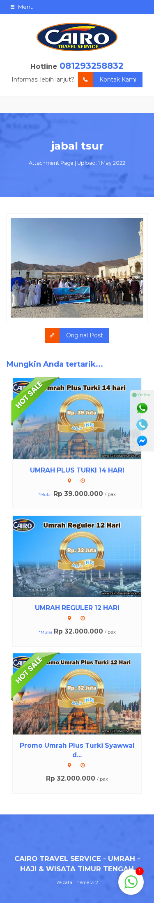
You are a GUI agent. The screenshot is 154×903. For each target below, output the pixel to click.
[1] (131, 886)
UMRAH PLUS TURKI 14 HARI (77, 470)
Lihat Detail (84, 418)
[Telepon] (142, 425)
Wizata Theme (72, 882)
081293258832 (92, 66)
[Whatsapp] (142, 408)
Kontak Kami (117, 79)
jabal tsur (77, 145)
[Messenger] (142, 441)
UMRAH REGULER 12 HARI (77, 608)
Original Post (84, 335)
